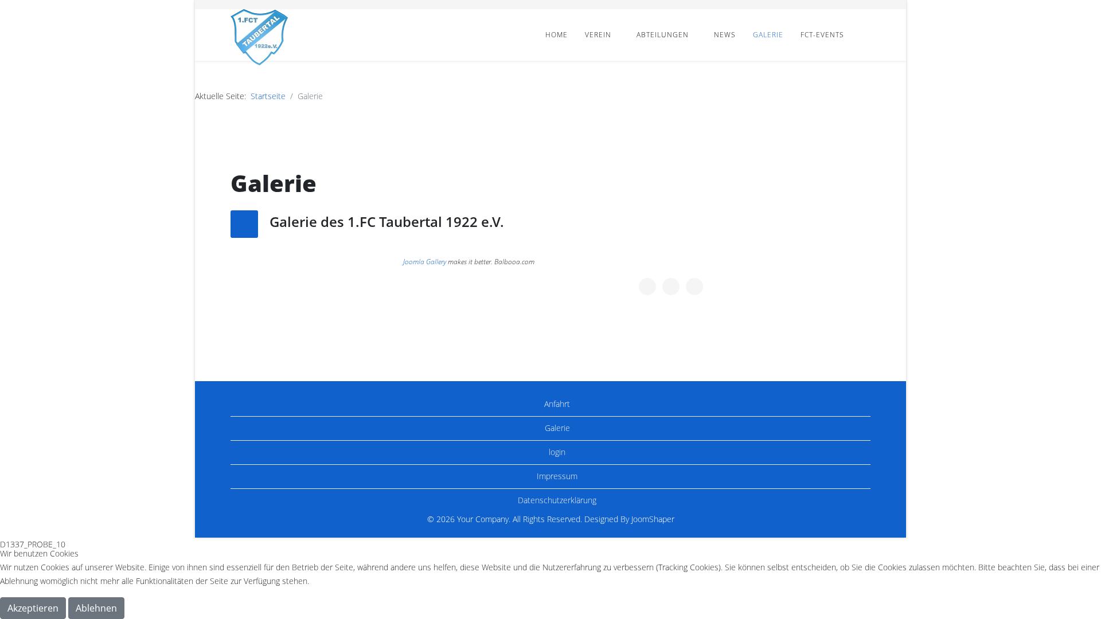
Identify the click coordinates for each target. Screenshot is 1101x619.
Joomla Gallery (424, 262)
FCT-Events (822, 35)
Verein (598, 35)
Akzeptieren (32, 608)
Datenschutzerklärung (556, 500)
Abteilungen (663, 35)
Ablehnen (96, 608)
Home (556, 35)
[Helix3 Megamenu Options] (865, 34)
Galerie (768, 35)
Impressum (555, 476)
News (725, 35)
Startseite (268, 96)
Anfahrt (556, 403)
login (555, 451)
